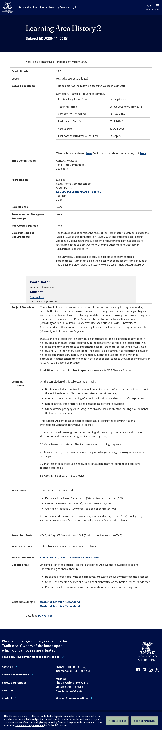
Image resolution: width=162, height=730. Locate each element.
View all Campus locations (72, 698)
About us (7, 666)
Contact (7, 698)
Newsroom (8, 690)
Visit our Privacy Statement (29, 725)
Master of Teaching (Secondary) (60, 602)
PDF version (45, 615)
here (89, 153)
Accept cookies (117, 720)
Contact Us (37, 297)
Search (149, 9)
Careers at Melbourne (15, 674)
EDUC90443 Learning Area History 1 (78, 191)
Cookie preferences (144, 720)
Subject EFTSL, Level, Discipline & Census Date (69, 557)
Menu (157, 9)
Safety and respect (14, 682)
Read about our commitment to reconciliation (31, 657)
